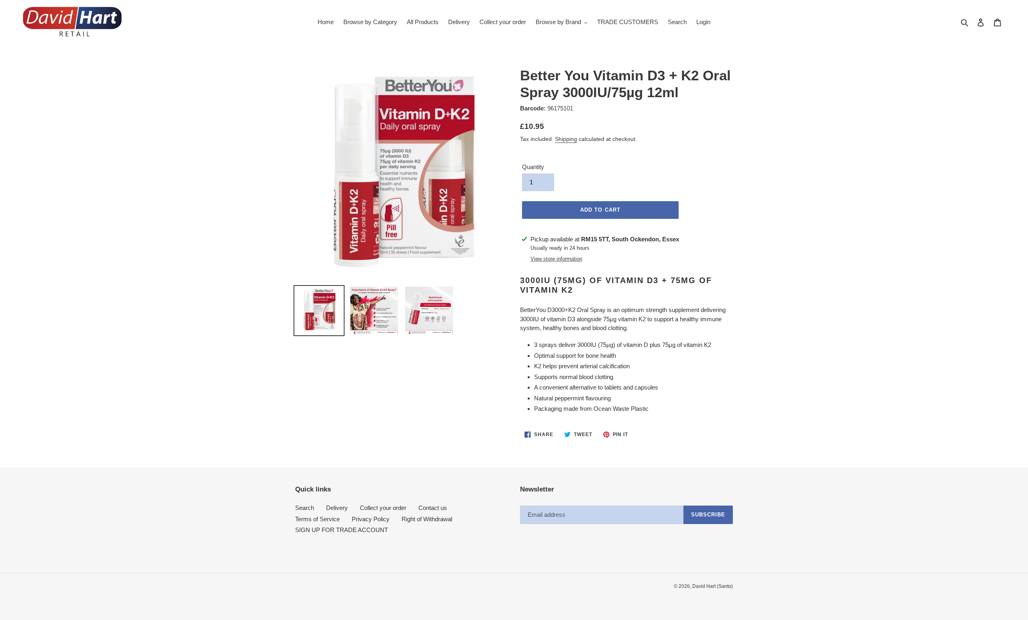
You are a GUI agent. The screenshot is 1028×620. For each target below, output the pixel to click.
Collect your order (383, 507)
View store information (556, 259)
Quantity (533, 166)
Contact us (432, 507)
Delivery (337, 507)
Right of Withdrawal (427, 519)
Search (304, 507)
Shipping (566, 139)
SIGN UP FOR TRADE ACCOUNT (341, 529)
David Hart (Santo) (712, 586)
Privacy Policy (371, 519)
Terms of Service (317, 519)
